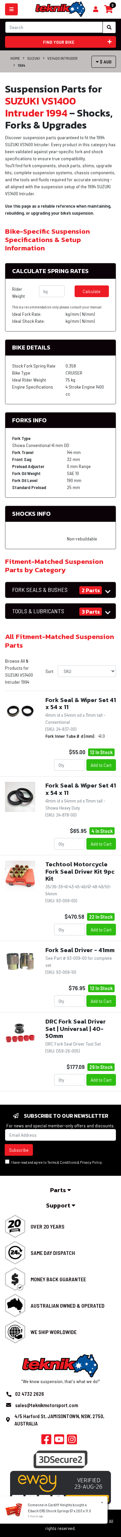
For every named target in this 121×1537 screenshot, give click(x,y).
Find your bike (58, 42)
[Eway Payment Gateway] (60, 1487)
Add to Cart (101, 765)
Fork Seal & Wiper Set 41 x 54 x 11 (80, 703)
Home (15, 58)
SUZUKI (33, 58)
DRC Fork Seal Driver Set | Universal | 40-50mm (75, 1028)
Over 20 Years (48, 1226)
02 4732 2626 (29, 1394)
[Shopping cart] (95, 9)
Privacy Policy (91, 1162)
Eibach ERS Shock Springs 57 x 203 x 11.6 (59, 1510)
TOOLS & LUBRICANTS (38, 611)
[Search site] (109, 27)
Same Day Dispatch (53, 1253)
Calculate (91, 291)
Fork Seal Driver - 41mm (80, 949)
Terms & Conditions (62, 1162)
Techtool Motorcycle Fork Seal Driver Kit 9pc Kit (80, 871)
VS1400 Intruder (62, 58)
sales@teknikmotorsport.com (46, 1405)
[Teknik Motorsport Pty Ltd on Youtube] (59, 1441)
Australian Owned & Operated (68, 1305)
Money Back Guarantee (58, 1279)
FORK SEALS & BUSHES (40, 589)
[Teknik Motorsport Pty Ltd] (60, 9)
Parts (58, 1189)
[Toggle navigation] (11, 9)
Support (59, 1205)
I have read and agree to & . (56, 1162)
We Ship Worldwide (54, 1332)
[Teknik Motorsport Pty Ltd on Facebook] (46, 1441)
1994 (21, 65)
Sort (49, 671)
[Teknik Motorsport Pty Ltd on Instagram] (72, 1441)
